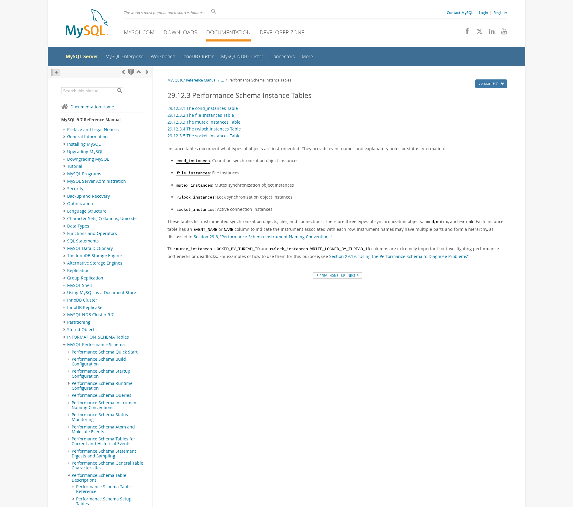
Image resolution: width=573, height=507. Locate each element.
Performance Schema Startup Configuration (101, 373)
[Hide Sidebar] (55, 72)
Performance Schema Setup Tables (104, 501)
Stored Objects (82, 329)
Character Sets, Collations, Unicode (102, 218)
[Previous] (123, 72)
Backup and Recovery (88, 196)
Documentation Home (92, 107)
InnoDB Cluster (82, 300)
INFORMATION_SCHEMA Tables (98, 337)
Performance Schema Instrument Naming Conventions (105, 405)
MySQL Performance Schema (96, 344)
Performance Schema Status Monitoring (100, 417)
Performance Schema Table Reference (103, 489)
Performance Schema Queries (101, 395)
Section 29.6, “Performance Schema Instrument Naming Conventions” (263, 236)
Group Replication (85, 278)
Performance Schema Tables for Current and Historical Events (103, 441)
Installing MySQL (84, 144)
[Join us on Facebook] (465, 33)
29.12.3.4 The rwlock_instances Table (204, 129)
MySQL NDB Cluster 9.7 (90, 314)
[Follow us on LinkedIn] (489, 33)
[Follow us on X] (477, 33)
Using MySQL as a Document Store (101, 292)
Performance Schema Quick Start (105, 352)
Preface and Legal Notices (93, 129)
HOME (333, 276)
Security (75, 188)
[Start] (131, 72)
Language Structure (87, 211)
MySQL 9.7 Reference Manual (191, 80)
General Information (87, 136)
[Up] (138, 72)
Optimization (80, 203)
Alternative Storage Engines (94, 263)
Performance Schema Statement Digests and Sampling (104, 453)
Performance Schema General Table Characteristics (107, 465)
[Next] (147, 72)
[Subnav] (64, 137)
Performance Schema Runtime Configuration (102, 386)
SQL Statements (83, 241)
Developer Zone (282, 32)
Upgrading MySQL (85, 151)
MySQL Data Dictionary (90, 248)
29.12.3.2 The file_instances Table (200, 115)
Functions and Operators (92, 233)
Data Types (78, 226)
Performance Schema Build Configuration (99, 362)
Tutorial (74, 166)
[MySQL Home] (87, 24)
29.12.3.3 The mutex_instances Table (204, 122)
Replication (78, 270)
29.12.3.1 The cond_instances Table (202, 108)
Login (483, 12)
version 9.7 (488, 83)
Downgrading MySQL (88, 159)
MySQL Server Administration (96, 181)
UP (343, 276)
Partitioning (78, 322)
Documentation (228, 32)
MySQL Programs (84, 173)
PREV (323, 276)
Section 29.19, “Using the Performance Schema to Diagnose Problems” (399, 256)
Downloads (180, 32)
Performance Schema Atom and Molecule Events (103, 429)
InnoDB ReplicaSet (85, 307)
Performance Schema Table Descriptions (99, 478)
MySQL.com (139, 32)
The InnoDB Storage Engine (94, 255)
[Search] (119, 90)
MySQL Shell (79, 285)
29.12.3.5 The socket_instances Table (204, 136)
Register (500, 12)
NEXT (352, 276)
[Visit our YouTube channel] (501, 33)
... (222, 80)
